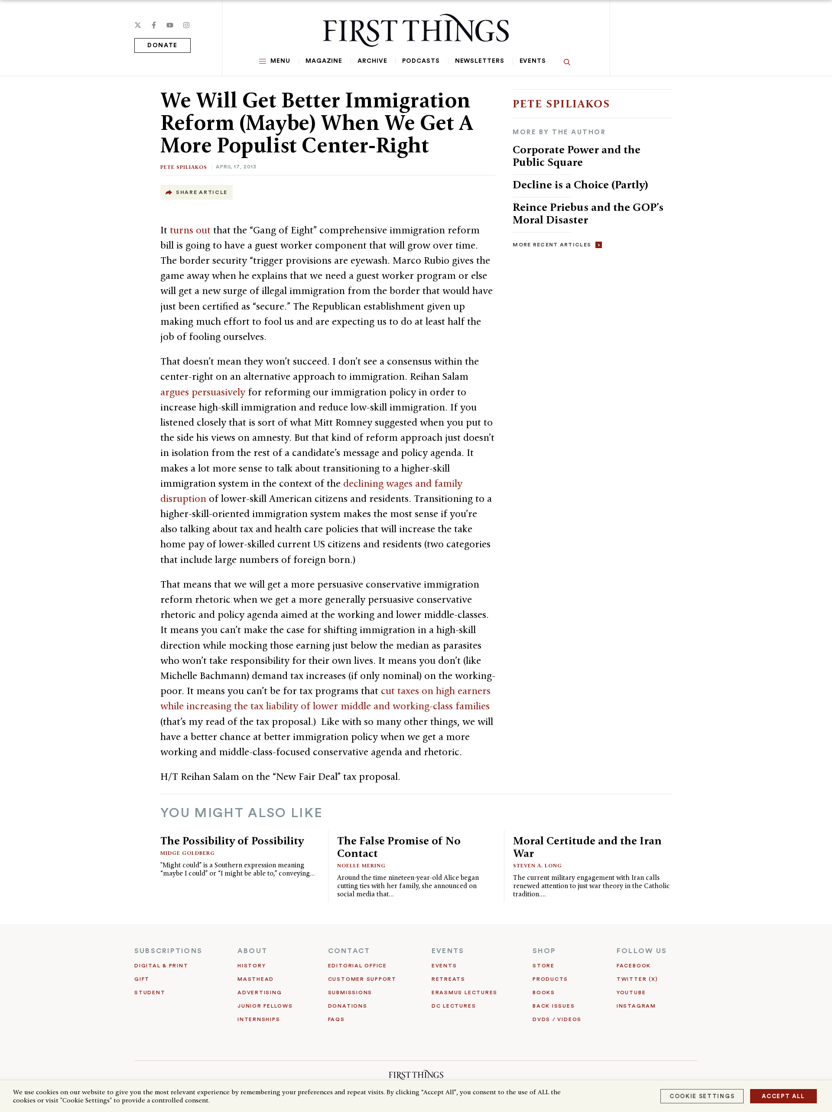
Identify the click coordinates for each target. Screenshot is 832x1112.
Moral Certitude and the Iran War (587, 847)
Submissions (350, 992)
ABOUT (252, 950)
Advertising (259, 992)
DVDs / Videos (557, 1019)
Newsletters (479, 61)
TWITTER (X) (637, 979)
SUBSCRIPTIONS (168, 950)
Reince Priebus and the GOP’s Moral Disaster (588, 213)
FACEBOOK (634, 965)
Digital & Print (161, 965)
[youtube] (169, 25)
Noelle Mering (361, 865)
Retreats (448, 979)
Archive (372, 61)
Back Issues (554, 1006)
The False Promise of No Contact (399, 847)
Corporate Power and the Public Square (576, 155)
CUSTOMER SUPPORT (362, 979)
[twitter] (137, 25)
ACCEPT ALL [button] (783, 1096)
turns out (191, 230)
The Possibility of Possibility (232, 840)
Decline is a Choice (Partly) (580, 184)
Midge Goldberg (187, 853)
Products (550, 979)
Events (533, 61)
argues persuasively (204, 392)
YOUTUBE (631, 992)
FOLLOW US (642, 950)
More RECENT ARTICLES (552, 244)
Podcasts (420, 61)
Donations (347, 1006)
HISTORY (251, 965)
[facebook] (154, 25)
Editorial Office (357, 965)
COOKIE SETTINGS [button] (702, 1096)
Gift (142, 979)
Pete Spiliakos (183, 167)
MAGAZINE (324, 61)
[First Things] (416, 30)
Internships (258, 1019)
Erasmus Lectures (464, 992)
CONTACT (349, 950)
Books (544, 992)
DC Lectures (454, 1006)
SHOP (544, 950)
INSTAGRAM (636, 1006)
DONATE (162, 45)
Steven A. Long (537, 865)
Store (544, 965)
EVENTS (448, 950)
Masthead (255, 979)
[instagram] (186, 25)
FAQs (336, 1019)
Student (149, 992)
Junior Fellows (265, 1006)
